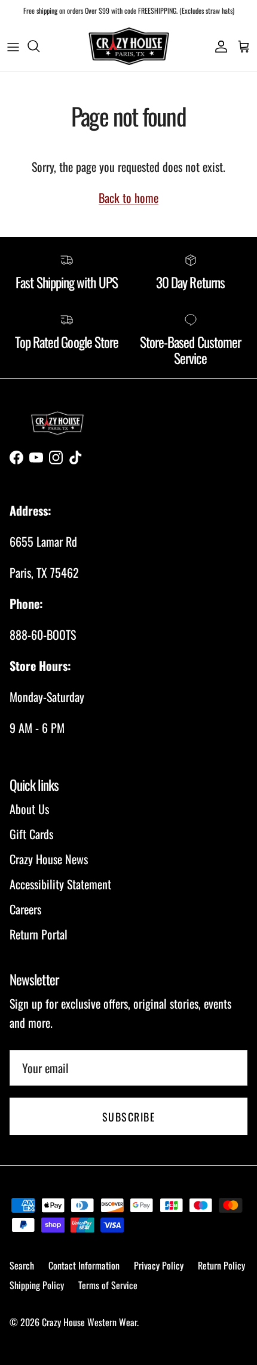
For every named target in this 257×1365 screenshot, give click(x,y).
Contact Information (84, 1265)
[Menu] (13, 46)
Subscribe (128, 1116)
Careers (25, 909)
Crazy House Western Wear (89, 1322)
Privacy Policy (158, 1265)
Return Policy (221, 1265)
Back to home (128, 198)
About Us (29, 809)
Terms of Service (107, 1285)
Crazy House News (49, 859)
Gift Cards (31, 834)
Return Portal (39, 934)
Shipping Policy (37, 1285)
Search (22, 1265)
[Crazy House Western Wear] (128, 46)
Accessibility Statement (60, 884)
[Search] (39, 46)
